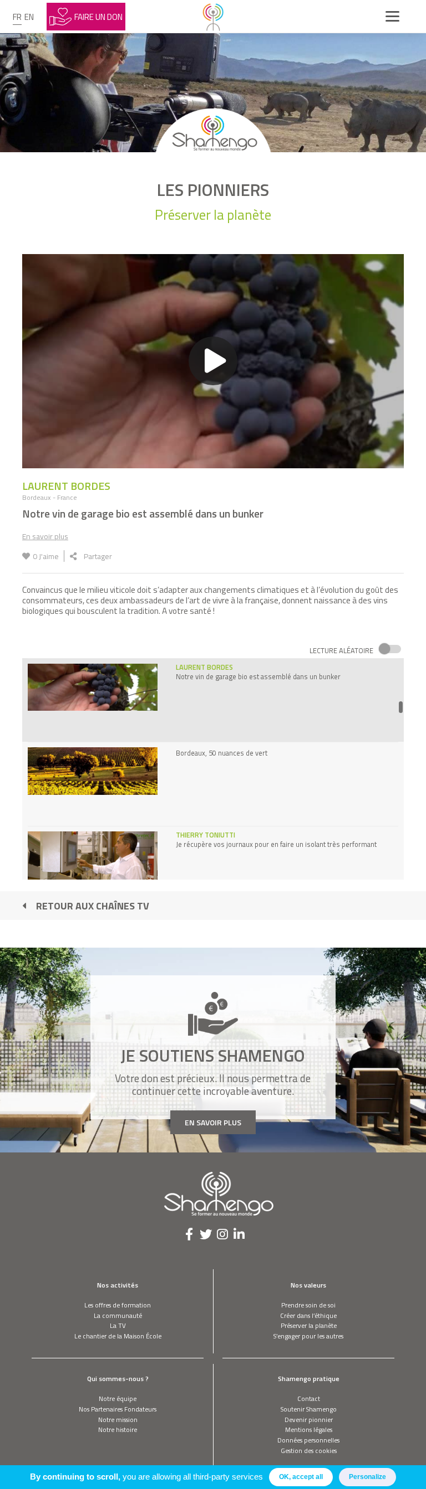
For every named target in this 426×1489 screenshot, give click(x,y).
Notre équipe (117, 1398)
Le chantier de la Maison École (117, 1336)
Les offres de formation (117, 1305)
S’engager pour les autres (308, 1336)
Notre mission (118, 1419)
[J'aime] (26, 556)
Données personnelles (308, 1440)
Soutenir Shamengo (309, 1409)
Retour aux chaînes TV (92, 905)
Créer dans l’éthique (308, 1315)
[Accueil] (213, 16)
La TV (118, 1325)
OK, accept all (301, 1477)
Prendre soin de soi (308, 1305)
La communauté (118, 1315)
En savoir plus (45, 536)
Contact (308, 1398)
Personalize (367, 1477)
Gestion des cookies (309, 1450)
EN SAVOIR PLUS (213, 1122)
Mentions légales (308, 1429)
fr (17, 17)
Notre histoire (117, 1429)
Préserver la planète (309, 1325)
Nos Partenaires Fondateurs (117, 1409)
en (29, 17)
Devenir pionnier (309, 1419)
